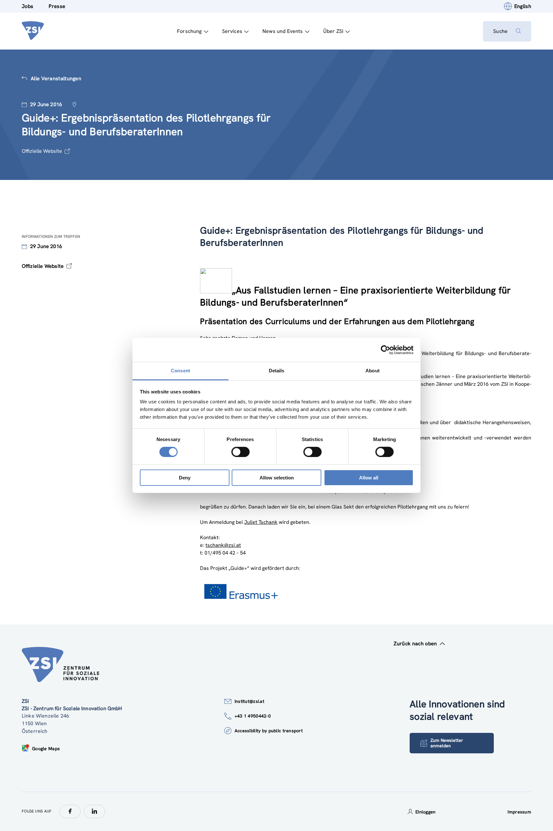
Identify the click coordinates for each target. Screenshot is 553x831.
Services (232, 31)
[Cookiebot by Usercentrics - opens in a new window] (385, 349)
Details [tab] (277, 370)
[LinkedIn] (94, 811)
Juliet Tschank (260, 522)
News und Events (282, 31)
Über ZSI (333, 31)
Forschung (189, 31)
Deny (184, 477)
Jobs (27, 6)
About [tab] (372, 370)
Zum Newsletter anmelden (446, 743)
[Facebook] (70, 811)
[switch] (240, 452)
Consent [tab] (180, 370)
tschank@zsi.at (223, 545)
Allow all (368, 477)
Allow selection (277, 477)
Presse (57, 6)
